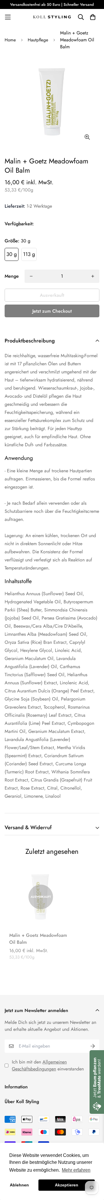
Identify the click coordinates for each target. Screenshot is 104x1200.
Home (10, 40)
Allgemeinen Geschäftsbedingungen (39, 1065)
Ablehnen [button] (19, 1185)
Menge (12, 276)
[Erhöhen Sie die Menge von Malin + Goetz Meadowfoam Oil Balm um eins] (92, 276)
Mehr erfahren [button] (76, 1170)
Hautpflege (38, 40)
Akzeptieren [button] (66, 1185)
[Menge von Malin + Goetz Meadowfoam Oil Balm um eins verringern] (31, 276)
